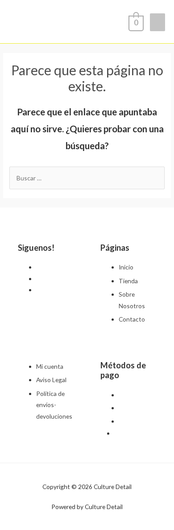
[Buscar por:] (87, 178)
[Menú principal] (157, 22)
